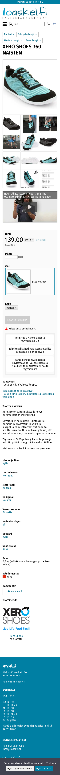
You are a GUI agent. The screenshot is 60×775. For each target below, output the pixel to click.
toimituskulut (41, 240)
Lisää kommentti (13, 591)
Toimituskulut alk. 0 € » (30, 2)
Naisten (7, 500)
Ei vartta (7, 512)
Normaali (8, 475)
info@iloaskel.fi (12, 748)
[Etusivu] (25, 18)
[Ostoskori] (48, 24)
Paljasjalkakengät (27, 34)
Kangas (7, 487)
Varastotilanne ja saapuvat (18, 390)
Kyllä (5, 463)
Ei (4, 524)
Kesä (5, 549)
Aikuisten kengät (13, 40)
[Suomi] (55, 24)
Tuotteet (9, 34)
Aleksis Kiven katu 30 (15, 672)
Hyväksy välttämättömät (19, 768)
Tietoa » (51, 763)
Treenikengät (33, 40)
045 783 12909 (16, 745)
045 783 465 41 (16, 681)
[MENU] (5, 24)
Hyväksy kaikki (43, 768)
